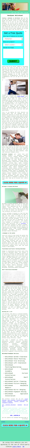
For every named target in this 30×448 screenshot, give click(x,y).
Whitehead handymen (7, 154)
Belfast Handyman (19, 401)
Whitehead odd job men (21, 117)
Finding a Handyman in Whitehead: (11, 18)
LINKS (15, 12)
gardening (4, 242)
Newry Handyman (11, 400)
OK (23, 446)
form (15, 105)
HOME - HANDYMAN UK (15, 415)
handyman (4, 23)
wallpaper (23, 223)
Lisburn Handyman (7, 401)
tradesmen (4, 71)
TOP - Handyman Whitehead (9, 404)
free (14, 149)
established (5, 100)
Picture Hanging (20, 383)
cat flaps (14, 159)
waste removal (12, 174)
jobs (7, 178)
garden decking (24, 161)
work (9, 122)
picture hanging (12, 156)
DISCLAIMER (26, 12)
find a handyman (10, 339)
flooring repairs (22, 160)
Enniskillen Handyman (21, 400)
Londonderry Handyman (7, 402)
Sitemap (3, 421)
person (5, 24)
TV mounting (17, 155)
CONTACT (22, 12)
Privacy (27, 421)
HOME (12, 12)
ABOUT (18, 12)
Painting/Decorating (13, 367)
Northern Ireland (19, 175)
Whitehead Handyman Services (10, 353)
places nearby (23, 351)
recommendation (6, 76)
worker (3, 147)
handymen (19, 28)
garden (23, 235)
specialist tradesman (10, 124)
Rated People (20, 96)
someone (19, 66)
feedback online (15, 152)
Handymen (20, 404)
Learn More (16, 446)
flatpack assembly (7, 155)
